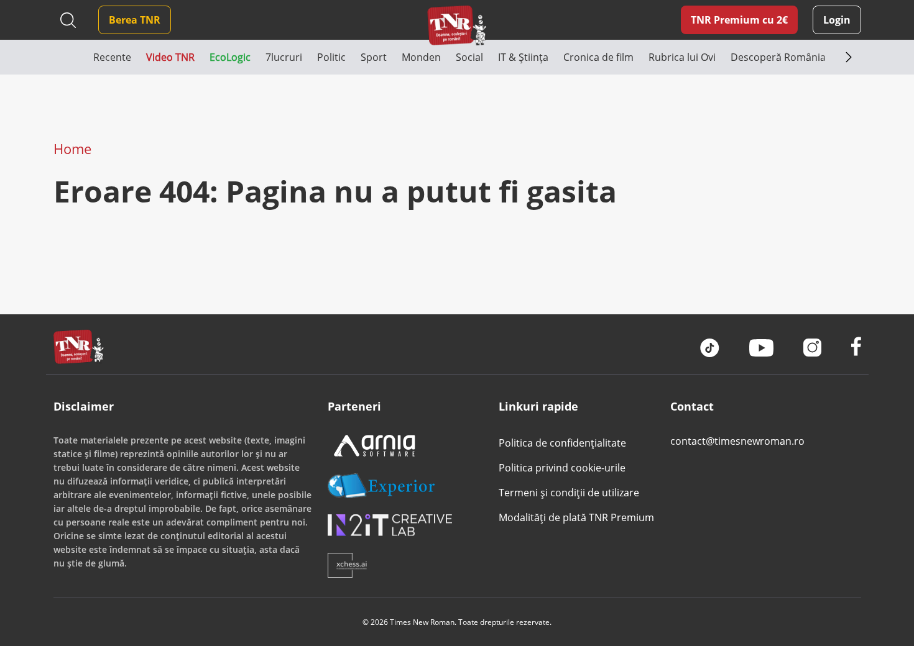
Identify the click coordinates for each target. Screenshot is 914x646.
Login (837, 20)
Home (72, 148)
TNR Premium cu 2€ (739, 20)
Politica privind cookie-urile (562, 468)
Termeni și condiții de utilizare (569, 492)
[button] (73, 57)
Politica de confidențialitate (562, 443)
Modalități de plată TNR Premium (576, 517)
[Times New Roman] (457, 25)
